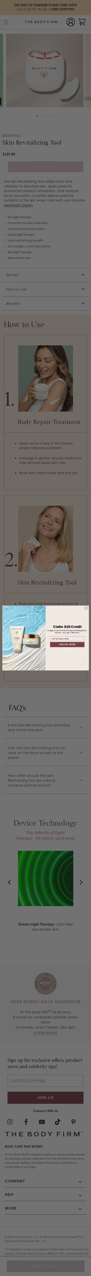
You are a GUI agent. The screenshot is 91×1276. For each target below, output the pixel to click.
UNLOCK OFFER (67, 644)
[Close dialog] (86, 608)
